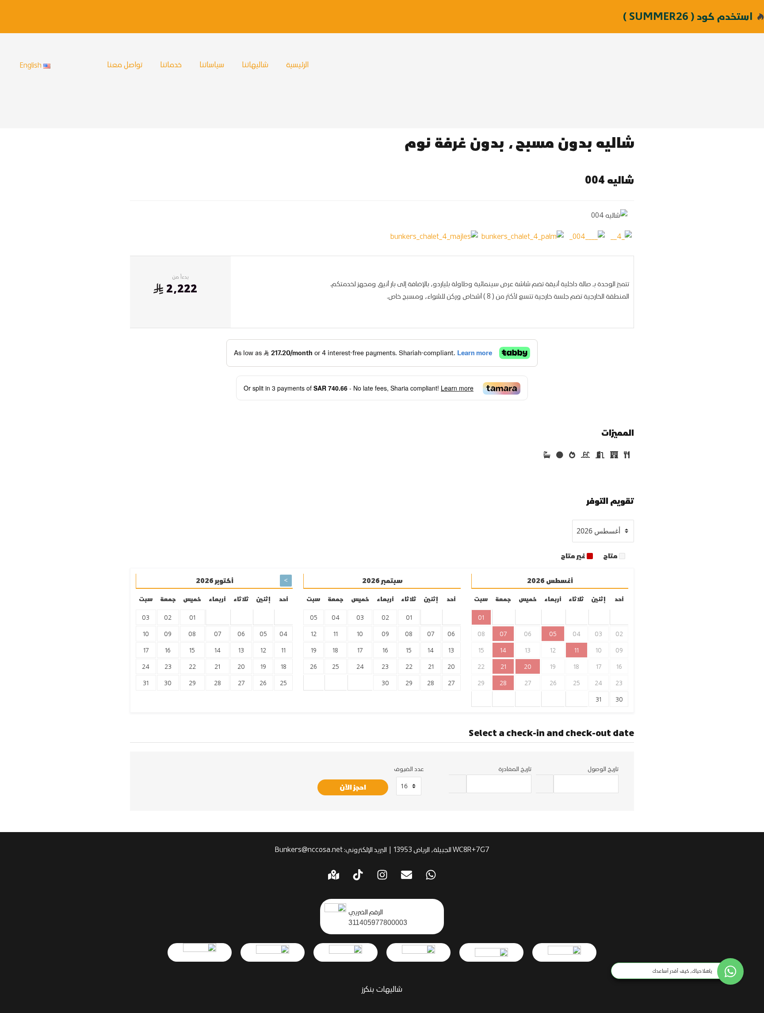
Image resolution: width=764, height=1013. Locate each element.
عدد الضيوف (409, 768)
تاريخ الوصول (603, 768)
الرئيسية (297, 64)
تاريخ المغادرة (514, 768)
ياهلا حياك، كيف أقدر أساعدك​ (682, 971)
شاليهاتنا (255, 64)
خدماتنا (171, 64)
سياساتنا (211, 64)
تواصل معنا (124, 64)
